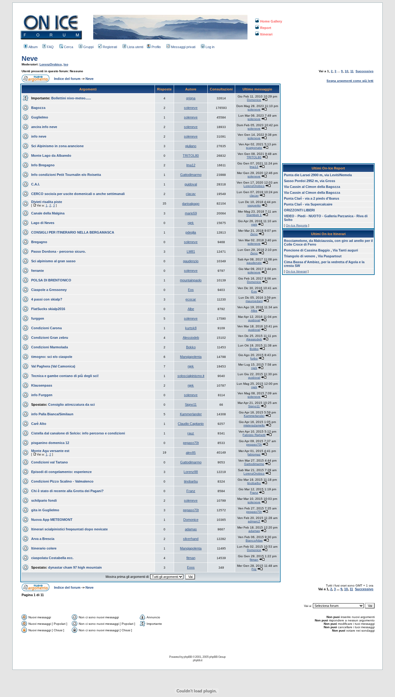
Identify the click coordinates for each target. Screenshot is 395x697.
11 (352, 71)
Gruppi (88, 47)
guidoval (191, 184)
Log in (210, 47)
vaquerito (254, 205)
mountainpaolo (191, 280)
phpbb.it (197, 660)
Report (265, 28)
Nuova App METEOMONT (52, 519)
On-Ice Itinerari (296, 271)
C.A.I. (35, 184)
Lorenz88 (191, 472)
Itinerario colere (43, 548)
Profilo (156, 47)
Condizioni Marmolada (49, 347)
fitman (190, 558)
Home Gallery (271, 21)
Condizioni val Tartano (49, 462)
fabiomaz (253, 454)
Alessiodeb (191, 337)
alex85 (191, 452)
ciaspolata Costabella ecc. (52, 558)
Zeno (254, 234)
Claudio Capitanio (191, 423)
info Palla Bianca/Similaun (52, 414)
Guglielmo (39, 117)
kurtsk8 (191, 328)
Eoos (191, 567)
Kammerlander (191, 414)
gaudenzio (190, 261)
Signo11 (191, 404)
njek (191, 223)
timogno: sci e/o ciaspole (51, 357)
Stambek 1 (254, 215)
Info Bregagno (43, 165)
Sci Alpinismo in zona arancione (57, 146)
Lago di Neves (42, 223)
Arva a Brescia (42, 539)
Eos (191, 290)
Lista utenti (135, 47)
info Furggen (41, 395)
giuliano (190, 146)
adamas (191, 529)
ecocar (190, 299)
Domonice (254, 100)
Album (33, 47)
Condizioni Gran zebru (49, 337)
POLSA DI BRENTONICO (51, 280)
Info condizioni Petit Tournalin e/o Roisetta (66, 174)
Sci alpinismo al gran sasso (53, 261)
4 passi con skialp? (46, 299)
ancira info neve (44, 127)
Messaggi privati (183, 47)
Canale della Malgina (47, 213)
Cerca (68, 47)
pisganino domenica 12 (50, 443)
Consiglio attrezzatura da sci (71, 404)
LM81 (191, 251)
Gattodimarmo (191, 174)
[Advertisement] (328, 122)
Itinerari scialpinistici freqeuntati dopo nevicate (69, 529)
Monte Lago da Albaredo (51, 155)
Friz (254, 569)
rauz (190, 433)
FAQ (50, 47)
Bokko (191, 347)
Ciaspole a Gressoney (49, 290)
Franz (190, 491)
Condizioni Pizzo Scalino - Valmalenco (62, 481)
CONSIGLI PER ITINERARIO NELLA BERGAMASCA (72, 232)
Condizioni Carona (46, 328)
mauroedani (254, 301)
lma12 (190, 165)
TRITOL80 (191, 155)
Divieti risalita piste (46, 202)
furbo (254, 358)
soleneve (191, 108)
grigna (190, 98)
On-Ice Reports (296, 225)
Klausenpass (41, 385)
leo (66, 64)
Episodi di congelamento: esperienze (61, 472)
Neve (30, 58)
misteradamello (254, 425)
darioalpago (190, 203)
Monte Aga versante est (50, 451)
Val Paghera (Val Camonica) (53, 366)
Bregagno (39, 242)
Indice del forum (67, 79)
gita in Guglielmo (45, 510)
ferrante (37, 270)
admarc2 (254, 521)
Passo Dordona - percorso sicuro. (58, 251)
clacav (191, 194)
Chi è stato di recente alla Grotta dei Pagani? (67, 491)
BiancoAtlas (254, 540)
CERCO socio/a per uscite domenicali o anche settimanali (78, 194)
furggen (37, 318)
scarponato (254, 147)
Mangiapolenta (191, 357)
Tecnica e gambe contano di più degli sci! (65, 376)
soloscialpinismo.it (190, 376)
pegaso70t (191, 443)
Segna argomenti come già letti (349, 80)
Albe (191, 309)
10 (346, 71)
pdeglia (190, 232)
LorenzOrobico (51, 64)
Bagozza (38, 108)
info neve (38, 136)
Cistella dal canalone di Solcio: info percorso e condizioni (78, 433)
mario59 (191, 213)
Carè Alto (38, 423)
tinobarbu (191, 481)
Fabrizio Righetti (254, 435)
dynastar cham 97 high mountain (75, 567)
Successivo (364, 71)
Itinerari (266, 34)
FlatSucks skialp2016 (48, 309)
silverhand (190, 539)
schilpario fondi (44, 500)
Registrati (110, 47)
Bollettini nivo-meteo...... (71, 98)
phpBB (188, 656)
